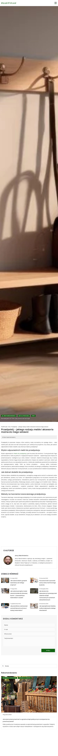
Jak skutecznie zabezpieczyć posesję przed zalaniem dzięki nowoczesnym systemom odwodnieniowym (48, 595)
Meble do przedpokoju (20, 453)
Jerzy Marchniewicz (9, 415)
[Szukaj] (3, 666)
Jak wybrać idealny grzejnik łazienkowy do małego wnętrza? (18, 583)
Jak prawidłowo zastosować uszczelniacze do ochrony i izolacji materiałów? (19, 608)
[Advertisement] (29, 532)
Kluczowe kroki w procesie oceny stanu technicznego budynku (47, 583)
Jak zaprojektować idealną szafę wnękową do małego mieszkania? (47, 608)
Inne (33, 415)
